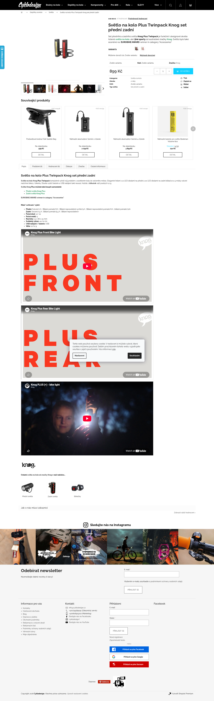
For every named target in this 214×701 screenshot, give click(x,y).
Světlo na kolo (26, 181)
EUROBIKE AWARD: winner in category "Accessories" (42, 198)
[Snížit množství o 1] (157, 71)
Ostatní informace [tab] (98, 166)
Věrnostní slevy (29, 632)
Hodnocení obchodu (31, 611)
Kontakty (26, 608)
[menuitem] (54, 5)
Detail (41, 155)
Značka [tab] (81, 166)
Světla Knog (26, 187)
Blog (25, 614)
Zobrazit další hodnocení (184, 513)
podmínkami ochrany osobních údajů (166, 581)
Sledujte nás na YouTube (79, 622)
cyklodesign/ (74, 619)
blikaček (92, 183)
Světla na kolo (136, 78)
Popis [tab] (24, 166)
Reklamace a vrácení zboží (34, 623)
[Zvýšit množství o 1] (169, 71)
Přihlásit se (133, 590)
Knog (178, 63)
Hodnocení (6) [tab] (54, 166)
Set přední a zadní (137, 87)
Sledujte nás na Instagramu (110, 525)
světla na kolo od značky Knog (39, 475)
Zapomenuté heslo (117, 640)
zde (114, 349)
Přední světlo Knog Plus (35, 191)
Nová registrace (116, 637)
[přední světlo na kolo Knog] (27, 489)
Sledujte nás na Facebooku (80, 616)
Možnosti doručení (147, 55)
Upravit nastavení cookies (77, 694)
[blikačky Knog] (77, 489)
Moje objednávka (30, 634)
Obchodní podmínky (31, 620)
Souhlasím (135, 355)
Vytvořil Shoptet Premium (182, 694)
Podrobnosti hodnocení (137, 19)
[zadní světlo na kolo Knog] (52, 489)
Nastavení (79, 355)
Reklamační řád (29, 626)
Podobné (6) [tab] (37, 166)
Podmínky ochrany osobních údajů (37, 629)
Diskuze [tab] (69, 166)
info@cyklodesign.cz (77, 608)
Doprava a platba (30, 617)
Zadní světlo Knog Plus (35, 194)
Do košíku (185, 71)
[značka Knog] (28, 465)
